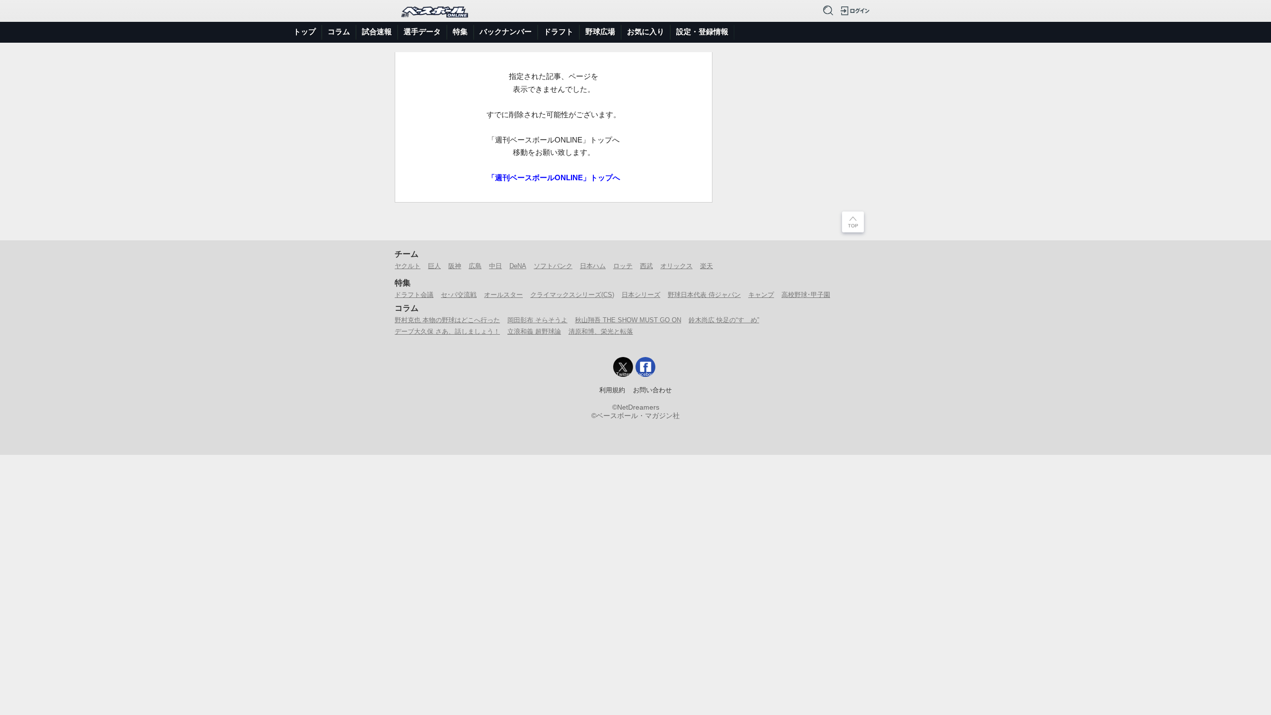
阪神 (454, 266)
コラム (339, 31)
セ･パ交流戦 (459, 294)
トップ (304, 31)
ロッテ (623, 266)
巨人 (434, 266)
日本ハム (593, 266)
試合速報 (377, 31)
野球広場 (600, 31)
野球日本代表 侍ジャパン (704, 294)
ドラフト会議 (414, 294)
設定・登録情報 (702, 31)
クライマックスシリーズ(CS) (572, 294)
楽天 (706, 266)
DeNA (517, 266)
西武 (646, 266)
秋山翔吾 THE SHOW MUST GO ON (628, 320)
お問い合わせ (652, 390)
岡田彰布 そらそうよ (537, 320)
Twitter (623, 374)
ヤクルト (408, 266)
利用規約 (612, 390)
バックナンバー (506, 31)
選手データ (422, 31)
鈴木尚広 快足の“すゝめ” (724, 320)
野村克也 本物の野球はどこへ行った (447, 320)
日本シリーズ (641, 294)
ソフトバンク (553, 266)
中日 (495, 266)
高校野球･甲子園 (805, 294)
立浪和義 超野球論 (534, 331)
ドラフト (558, 31)
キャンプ (761, 294)
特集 (460, 31)
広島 (475, 266)
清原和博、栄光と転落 (600, 331)
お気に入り (645, 31)
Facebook (645, 374)
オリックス (676, 266)
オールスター (503, 294)
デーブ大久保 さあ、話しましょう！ (447, 331)
